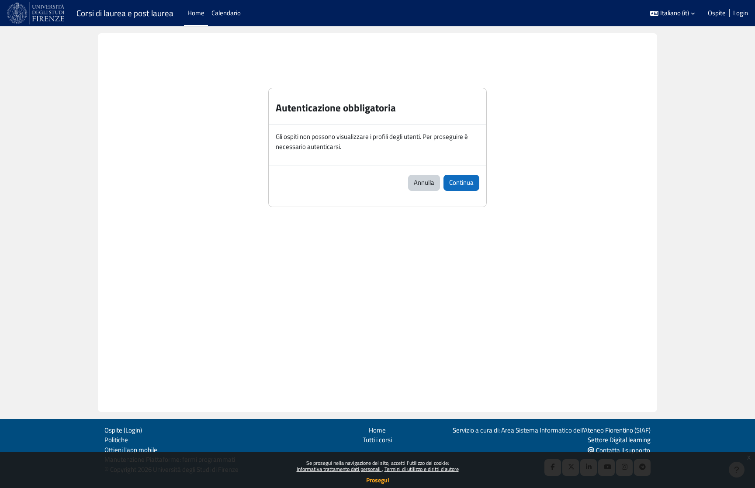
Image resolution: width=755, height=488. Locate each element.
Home (377, 430)
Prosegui (377, 480)
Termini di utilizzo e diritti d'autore (421, 469)
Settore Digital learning (619, 440)
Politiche (116, 440)
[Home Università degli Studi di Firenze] (36, 13)
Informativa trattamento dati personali (339, 469)
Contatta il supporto (622, 450)
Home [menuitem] (195, 13)
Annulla (424, 182)
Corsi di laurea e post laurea (124, 13)
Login (740, 13)
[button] (672, 13)
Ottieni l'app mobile (130, 450)
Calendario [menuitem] (226, 13)
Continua (461, 182)
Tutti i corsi (377, 440)
